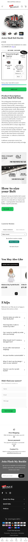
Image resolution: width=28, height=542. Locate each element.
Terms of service (14, 533)
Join (21, 476)
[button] (14, 56)
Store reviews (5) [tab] (20, 229)
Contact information (14, 535)
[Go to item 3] (15, 33)
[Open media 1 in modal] (23, 14)
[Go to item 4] (21, 33)
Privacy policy (7, 533)
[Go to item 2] (9, 33)
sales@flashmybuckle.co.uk (14, 453)
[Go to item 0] (3, 33)
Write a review (14, 242)
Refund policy (21, 533)
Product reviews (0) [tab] (8, 229)
